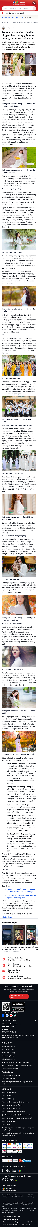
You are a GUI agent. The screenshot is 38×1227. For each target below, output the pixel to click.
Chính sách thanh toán (9, 1121)
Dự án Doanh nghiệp (8, 1052)
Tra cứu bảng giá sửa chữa (11, 1075)
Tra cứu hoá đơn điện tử (10, 1069)
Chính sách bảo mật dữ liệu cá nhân (13, 1112)
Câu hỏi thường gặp (8, 1078)
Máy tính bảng (7, 917)
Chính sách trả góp (8, 1099)
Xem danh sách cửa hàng (17, 996)
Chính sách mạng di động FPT (12, 1108)
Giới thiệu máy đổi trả (8, 1059)
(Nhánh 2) (9, 1032)
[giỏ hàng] (34, 3)
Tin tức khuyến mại (8, 1056)
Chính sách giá (6, 1124)
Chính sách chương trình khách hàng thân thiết (17, 1118)
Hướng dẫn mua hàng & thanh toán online (15, 1062)
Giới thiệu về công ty (8, 1046)
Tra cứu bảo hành (7, 1072)
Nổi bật (6, 22)
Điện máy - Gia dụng (24, 22)
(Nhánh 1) (9, 1026)
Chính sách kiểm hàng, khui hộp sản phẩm (15, 1102)
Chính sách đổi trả (7, 1095)
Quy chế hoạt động (8, 1049)
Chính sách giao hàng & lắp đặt (12, 1105)
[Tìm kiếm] (34, 8)
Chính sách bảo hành (9, 1092)
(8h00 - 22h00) (11, 1037)
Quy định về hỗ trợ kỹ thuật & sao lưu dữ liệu (16, 1115)
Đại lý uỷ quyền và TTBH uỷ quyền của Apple (17, 1065)
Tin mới (13, 22)
